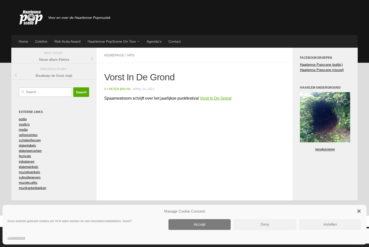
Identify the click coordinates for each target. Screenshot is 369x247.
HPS (130, 55)
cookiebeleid (16, 238)
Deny (265, 224)
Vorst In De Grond (215, 98)
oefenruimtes (28, 135)
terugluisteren (325, 149)
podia (23, 119)
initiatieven (26, 161)
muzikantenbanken (32, 188)
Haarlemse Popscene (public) (321, 65)
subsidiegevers (30, 177)
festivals (25, 156)
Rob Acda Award (67, 41)
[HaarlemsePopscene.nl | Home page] (31, 17)
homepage (114, 55)
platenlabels (27, 145)
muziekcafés (28, 182)
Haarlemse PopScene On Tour (112, 41)
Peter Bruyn (120, 89)
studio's (24, 124)
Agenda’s (154, 41)
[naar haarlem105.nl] (325, 141)
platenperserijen (30, 151)
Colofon (41, 41)
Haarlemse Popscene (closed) (322, 70)
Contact (174, 41)
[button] (358, 211)
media (23, 130)
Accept (199, 224)
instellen (330, 224)
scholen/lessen (30, 140)
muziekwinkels (29, 172)
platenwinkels (28, 167)
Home (23, 41)
